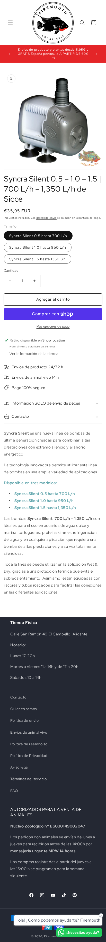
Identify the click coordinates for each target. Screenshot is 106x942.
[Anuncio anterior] (9, 53)
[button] (10, 22)
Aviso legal (19, 767)
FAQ (14, 790)
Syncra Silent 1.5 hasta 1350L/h (37, 259)
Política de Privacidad (28, 755)
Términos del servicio (28, 779)
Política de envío (24, 720)
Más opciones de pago (53, 326)
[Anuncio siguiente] (96, 53)
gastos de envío (46, 217)
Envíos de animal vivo (28, 732)
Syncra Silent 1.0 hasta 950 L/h (37, 247)
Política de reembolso (29, 744)
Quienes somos (23, 708)
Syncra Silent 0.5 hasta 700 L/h (38, 235)
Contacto (18, 697)
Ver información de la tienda (34, 353)
